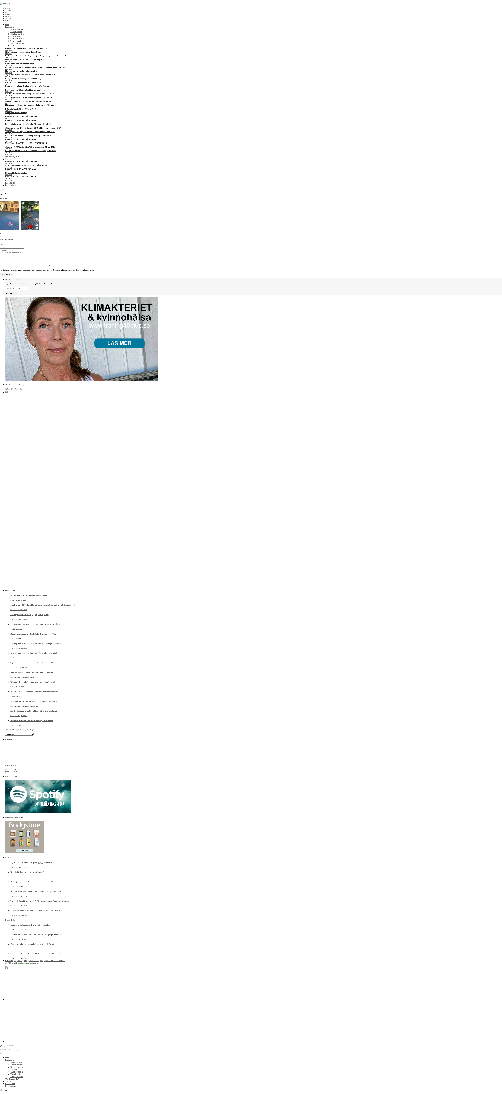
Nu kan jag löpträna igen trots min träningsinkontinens (28, 101)
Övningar (13, 629)
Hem (7, 24)
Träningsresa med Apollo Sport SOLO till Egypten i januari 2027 (33, 128)
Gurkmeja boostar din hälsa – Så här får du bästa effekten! (35, 911)
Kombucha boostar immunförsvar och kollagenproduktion (35, 935)
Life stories (15, 36)
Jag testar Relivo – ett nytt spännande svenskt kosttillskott (30, 75)
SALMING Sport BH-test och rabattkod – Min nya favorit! (30, 151)
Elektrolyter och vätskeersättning (19, 63)
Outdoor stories (17, 39)
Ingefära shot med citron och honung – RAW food (31, 721)
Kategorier (9, 27)
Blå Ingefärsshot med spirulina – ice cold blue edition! (33, 882)
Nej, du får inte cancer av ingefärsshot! (27, 872)
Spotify (8, 159)
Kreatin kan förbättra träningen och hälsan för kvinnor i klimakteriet (35, 67)
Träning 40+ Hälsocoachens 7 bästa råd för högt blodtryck (35, 643)
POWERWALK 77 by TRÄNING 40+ (21, 116)
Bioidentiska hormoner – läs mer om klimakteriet (31, 672)
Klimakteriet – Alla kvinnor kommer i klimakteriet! (32, 682)
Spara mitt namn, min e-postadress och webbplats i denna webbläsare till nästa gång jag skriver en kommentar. (48, 270)
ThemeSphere (27, 1050)
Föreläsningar (10, 185)
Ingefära (13, 886)
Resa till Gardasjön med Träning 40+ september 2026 (28, 135)
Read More (11, 772)
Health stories (16, 32)
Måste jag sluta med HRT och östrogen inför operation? (29, 97)
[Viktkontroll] (11, 963)
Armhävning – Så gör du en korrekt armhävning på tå (33, 653)
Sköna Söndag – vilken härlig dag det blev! (23, 52)
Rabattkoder (10, 183)
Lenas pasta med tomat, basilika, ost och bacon (25, 90)
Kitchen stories (17, 34)
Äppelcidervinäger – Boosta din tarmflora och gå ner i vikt (35, 891)
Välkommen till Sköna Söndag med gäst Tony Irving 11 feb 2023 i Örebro (36, 56)
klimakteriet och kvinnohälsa (20, 677)
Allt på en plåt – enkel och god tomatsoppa (23, 82)
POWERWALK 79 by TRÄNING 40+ (21, 109)
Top (1, 1053)
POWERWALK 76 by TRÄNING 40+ (21, 120)
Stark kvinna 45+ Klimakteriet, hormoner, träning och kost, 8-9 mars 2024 (42, 605)
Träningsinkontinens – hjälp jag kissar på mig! (30, 615)
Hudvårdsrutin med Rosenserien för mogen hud (25, 60)
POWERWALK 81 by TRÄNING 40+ (21, 139)
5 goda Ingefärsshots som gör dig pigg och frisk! (31, 863)
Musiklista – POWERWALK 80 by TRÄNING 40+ (26, 143)
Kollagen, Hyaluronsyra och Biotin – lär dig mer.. (26, 48)
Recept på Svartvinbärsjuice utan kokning (23, 78)
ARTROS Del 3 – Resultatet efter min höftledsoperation (34, 692)
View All (14, 46)
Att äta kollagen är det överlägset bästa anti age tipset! (33, 711)
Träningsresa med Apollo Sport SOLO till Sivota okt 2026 (30, 132)
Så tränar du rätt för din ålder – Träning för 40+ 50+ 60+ (35, 701)
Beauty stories (16, 29)
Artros (12, 696)
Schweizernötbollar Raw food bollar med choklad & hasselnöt (36, 954)
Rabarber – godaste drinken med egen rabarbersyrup (28, 86)
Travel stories (16, 41)
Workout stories (17, 43)
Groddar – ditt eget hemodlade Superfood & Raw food (33, 944)
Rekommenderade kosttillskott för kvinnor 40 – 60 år (33, 634)
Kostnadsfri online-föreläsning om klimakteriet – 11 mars (29, 94)
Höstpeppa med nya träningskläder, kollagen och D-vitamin (30, 105)
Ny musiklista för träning (16, 113)
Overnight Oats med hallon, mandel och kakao (30, 925)
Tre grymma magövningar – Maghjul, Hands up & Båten (35, 624)
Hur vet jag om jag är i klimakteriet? (21, 71)
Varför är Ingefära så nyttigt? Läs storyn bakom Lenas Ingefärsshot (39, 901)
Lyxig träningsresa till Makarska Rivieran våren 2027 (28, 124)
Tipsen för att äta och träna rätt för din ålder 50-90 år (33, 663)
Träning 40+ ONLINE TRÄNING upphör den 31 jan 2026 (30, 147)
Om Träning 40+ (12, 157)
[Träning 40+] (6, 4)
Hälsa (12, 638)
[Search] (1, 190)
